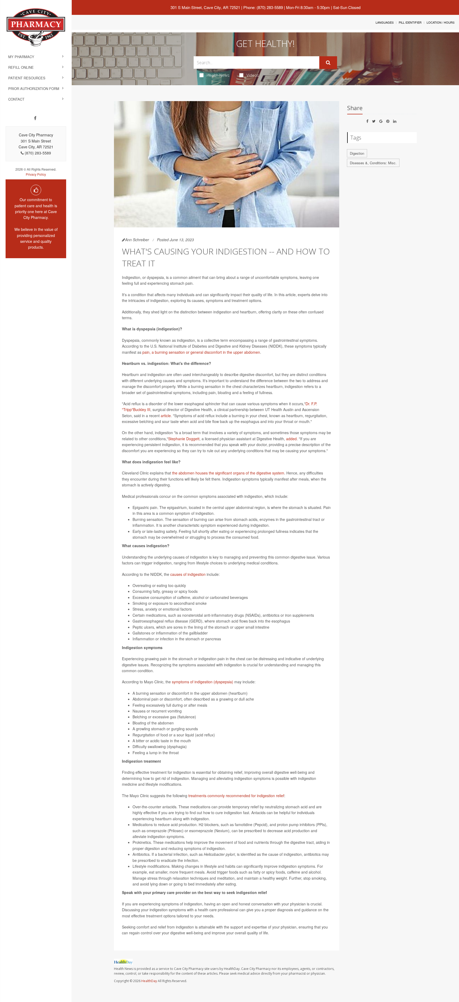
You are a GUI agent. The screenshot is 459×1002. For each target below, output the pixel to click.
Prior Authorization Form (33, 88)
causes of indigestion (188, 574)
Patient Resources (26, 77)
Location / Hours (440, 22)
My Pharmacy (21, 56)
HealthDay (149, 981)
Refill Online (21, 67)
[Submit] (328, 62)
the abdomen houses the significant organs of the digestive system (228, 473)
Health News (218, 75)
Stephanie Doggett (183, 438)
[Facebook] (35, 118)
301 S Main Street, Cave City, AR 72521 (205, 7)
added (291, 438)
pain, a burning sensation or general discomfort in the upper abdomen (201, 352)
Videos (252, 75)
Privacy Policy (36, 174)
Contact (16, 99)
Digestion (357, 153)
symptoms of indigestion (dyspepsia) (202, 681)
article (166, 415)
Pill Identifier (410, 22)
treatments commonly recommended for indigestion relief (236, 795)
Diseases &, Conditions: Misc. (373, 162)
